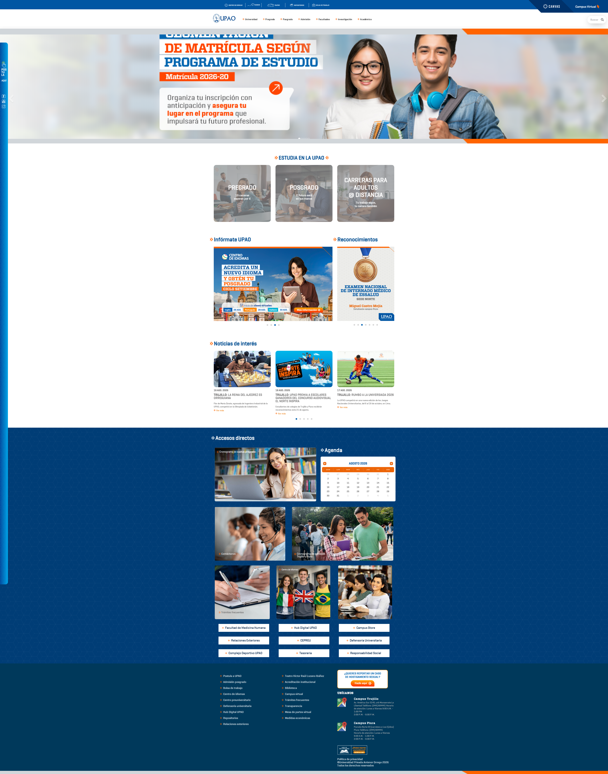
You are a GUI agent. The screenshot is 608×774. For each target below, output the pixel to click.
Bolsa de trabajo (232, 688)
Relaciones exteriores (236, 724)
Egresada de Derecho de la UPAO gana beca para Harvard (364, 396)
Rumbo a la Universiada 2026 (242, 395)
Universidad (251, 19)
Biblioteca (290, 688)
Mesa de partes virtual (297, 712)
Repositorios (230, 718)
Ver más (220, 407)
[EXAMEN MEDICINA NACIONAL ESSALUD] (365, 284)
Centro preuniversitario (236, 700)
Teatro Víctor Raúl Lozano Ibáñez (304, 676)
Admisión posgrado (234, 682)
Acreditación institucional (299, 682)
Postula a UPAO (232, 676)
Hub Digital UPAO (233, 712)
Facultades (324, 19)
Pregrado (270, 19)
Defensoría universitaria (237, 706)
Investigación (345, 19)
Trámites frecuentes (296, 700)
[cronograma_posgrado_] (273, 284)
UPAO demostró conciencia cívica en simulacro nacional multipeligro (302, 398)
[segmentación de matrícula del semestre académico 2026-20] (265, 83)
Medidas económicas (297, 718)
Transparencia (293, 706)
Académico (366, 19)
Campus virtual (293, 694)
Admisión (305, 19)
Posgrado (288, 19)
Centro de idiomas (234, 694)
